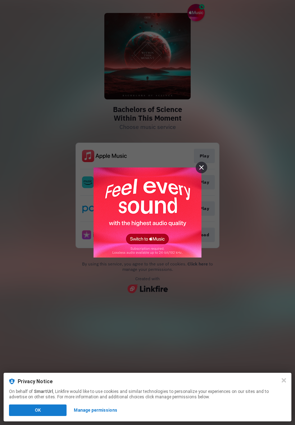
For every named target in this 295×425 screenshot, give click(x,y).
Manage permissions (95, 410)
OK (38, 410)
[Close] (284, 380)
